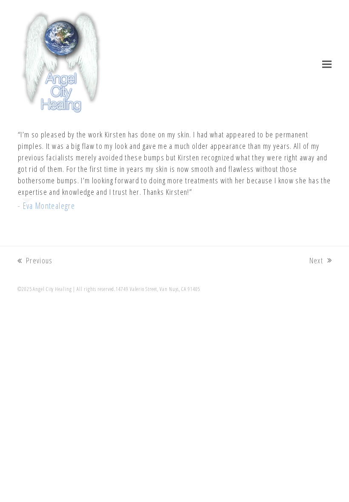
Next (317, 260)
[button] (327, 64)
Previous (35, 260)
